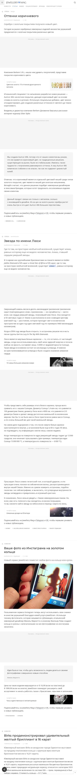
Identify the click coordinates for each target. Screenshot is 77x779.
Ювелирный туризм (54, 6)
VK (47, 213)
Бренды (42, 6)
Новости (7, 6)
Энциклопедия (31, 6)
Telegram (40, 213)
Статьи (15, 6)
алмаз (51, 266)
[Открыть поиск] (75, 2)
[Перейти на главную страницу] (16, 2)
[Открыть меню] (2, 2)
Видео (21, 6)
